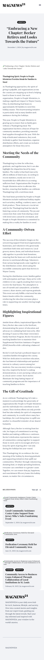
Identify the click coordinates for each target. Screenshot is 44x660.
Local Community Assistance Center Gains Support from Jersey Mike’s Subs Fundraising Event (21, 514)
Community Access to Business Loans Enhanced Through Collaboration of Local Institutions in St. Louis (21, 578)
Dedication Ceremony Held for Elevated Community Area (21, 545)
